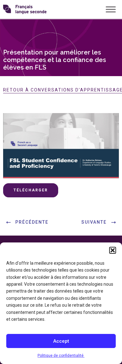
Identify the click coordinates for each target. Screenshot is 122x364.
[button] (112, 250)
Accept (61, 341)
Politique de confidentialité (61, 355)
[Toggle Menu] (111, 9)
